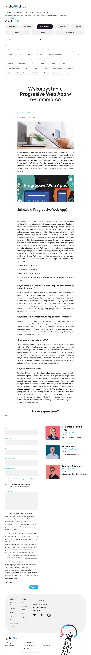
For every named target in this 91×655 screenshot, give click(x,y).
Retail (45, 68)
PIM (32, 63)
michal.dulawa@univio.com (71, 454)
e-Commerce (44, 27)
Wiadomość (9, 491)
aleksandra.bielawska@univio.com (74, 437)
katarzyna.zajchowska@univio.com (74, 474)
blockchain (39, 54)
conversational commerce (55, 54)
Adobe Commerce (22, 50)
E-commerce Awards (35, 59)
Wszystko (12, 27)
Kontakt (46, 12)
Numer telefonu (11, 458)
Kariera (39, 12)
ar (20, 54)
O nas (32, 12)
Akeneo (58, 50)
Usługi (9, 12)
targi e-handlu (34, 73)
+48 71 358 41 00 (46, 645)
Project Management (13, 68)
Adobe (9, 50)
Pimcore (42, 63)
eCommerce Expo (64, 59)
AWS (28, 54)
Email (7, 448)
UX (45, 73)
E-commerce (20, 59)
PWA (27, 68)
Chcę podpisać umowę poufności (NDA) (21, 479)
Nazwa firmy (9, 469)
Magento (78, 27)
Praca (63, 63)
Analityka (10, 54)
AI (48, 50)
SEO (9, 73)
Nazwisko (8, 438)
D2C (70, 54)
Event (77, 59)
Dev (78, 54)
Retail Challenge (57, 68)
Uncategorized (70, 32)
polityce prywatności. (11, 529)
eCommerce (50, 59)
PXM (36, 68)
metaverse (22, 63)
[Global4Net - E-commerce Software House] (16, 6)
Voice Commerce (57, 73)
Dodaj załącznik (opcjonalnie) (19, 484)
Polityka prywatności (39, 601)
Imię (7, 428)
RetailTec (70, 68)
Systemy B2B (20, 73)
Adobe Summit (37, 50)
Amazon (68, 50)
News (43, 32)
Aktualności (28, 27)
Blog (26, 12)
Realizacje (18, 12)
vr (68, 73)
